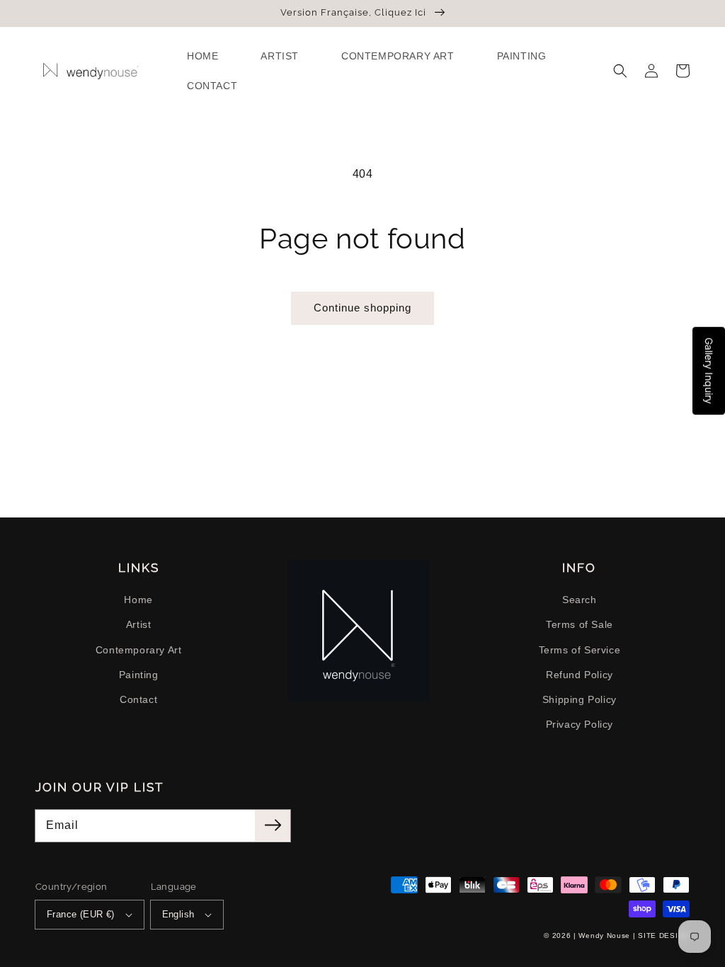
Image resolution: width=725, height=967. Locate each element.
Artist (139, 624)
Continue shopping (362, 308)
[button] (620, 70)
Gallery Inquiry (709, 371)
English (178, 914)
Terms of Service (580, 650)
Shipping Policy (579, 699)
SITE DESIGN (664, 935)
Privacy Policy (579, 724)
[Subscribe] (272, 825)
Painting (139, 674)
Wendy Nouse (604, 935)
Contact (138, 699)
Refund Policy (579, 674)
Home (138, 599)
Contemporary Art (139, 650)
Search (579, 599)
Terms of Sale (579, 624)
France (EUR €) (81, 914)
